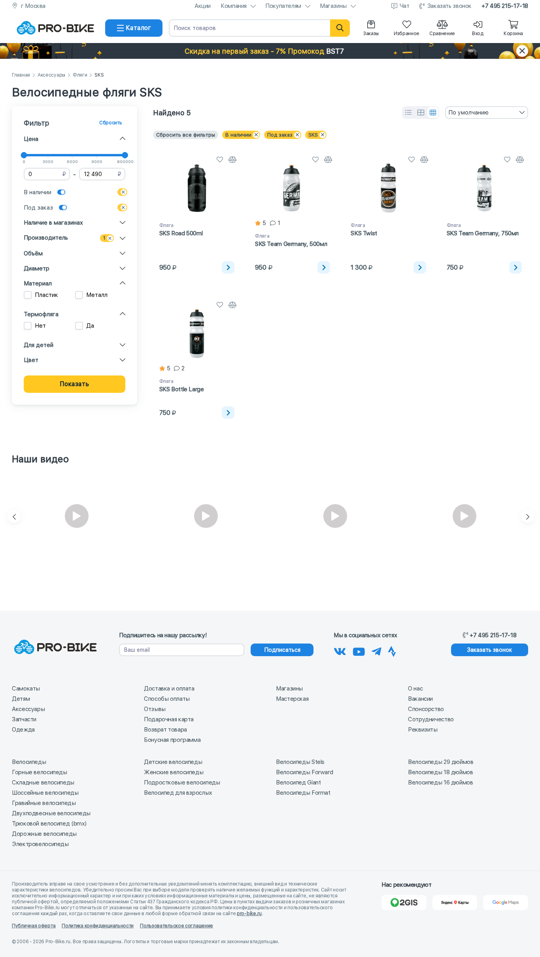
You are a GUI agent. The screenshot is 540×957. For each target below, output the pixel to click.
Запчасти (24, 719)
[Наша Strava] (392, 650)
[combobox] (486, 112)
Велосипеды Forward (304, 772)
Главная (21, 75)
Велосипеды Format (303, 792)
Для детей (38, 345)
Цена (31, 139)
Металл (97, 294)
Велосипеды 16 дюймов (440, 782)
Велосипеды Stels (300, 762)
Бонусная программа (172, 739)
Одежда (23, 729)
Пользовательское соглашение (176, 926)
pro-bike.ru (249, 913)
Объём (33, 253)
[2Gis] (404, 902)
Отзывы (155, 709)
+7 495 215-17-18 (504, 6)
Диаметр (36, 268)
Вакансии (420, 698)
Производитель (46, 237)
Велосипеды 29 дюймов (441, 762)
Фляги (80, 75)
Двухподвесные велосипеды (51, 813)
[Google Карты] (505, 902)
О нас (415, 688)
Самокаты (26, 688)
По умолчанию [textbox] (468, 112)
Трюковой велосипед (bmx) (49, 823)
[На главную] (55, 28)
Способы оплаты (167, 698)
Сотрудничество (431, 719)
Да (90, 325)
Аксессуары (51, 75)
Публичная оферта (33, 926)
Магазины (333, 6)
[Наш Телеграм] (376, 650)
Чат (405, 6)
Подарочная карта (169, 719)
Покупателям (283, 6)
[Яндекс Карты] (455, 902)
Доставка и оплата (169, 688)
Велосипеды (29, 762)
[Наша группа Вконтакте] (340, 650)
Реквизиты (423, 729)
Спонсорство (426, 709)
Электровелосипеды (40, 844)
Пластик (46, 294)
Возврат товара (165, 729)
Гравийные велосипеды (44, 803)
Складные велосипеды (43, 782)
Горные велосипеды (39, 772)
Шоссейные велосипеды (45, 792)
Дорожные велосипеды (44, 833)
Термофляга (41, 314)
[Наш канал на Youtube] (359, 650)
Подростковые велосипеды (182, 782)
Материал (38, 283)
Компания (234, 6)
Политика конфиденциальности (98, 926)
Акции (202, 6)
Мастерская (292, 698)
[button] (270, 51)
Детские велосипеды (173, 762)
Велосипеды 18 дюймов (440, 772)
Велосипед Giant (298, 782)
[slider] (24, 155)
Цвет (31, 360)
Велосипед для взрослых (178, 792)
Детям (21, 698)
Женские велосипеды (173, 772)
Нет (40, 325)
